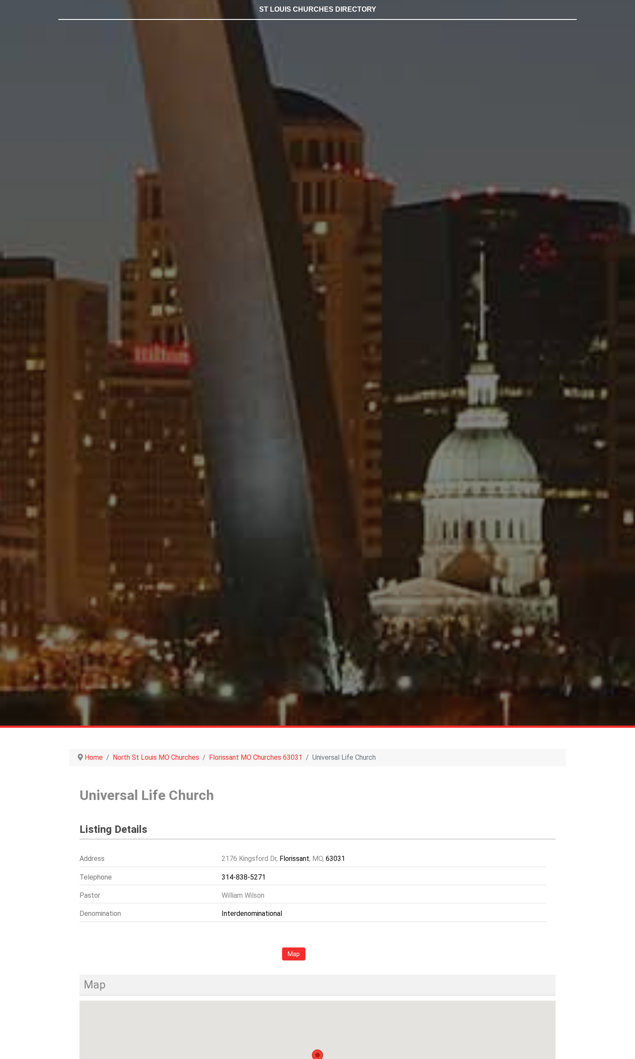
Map (294, 953)
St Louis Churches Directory (317, 9)
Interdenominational (252, 913)
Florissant (294, 858)
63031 (335, 858)
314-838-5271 (244, 877)
